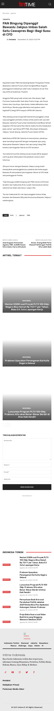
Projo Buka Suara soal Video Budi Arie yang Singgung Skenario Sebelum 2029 (33, 617)
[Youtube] (12, 672)
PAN (28, 215)
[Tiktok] (5, 672)
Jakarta (13, 13)
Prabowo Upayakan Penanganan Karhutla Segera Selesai (27, 361)
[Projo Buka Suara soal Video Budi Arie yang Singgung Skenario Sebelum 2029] (10, 618)
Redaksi (12, 39)
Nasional (26, 301)
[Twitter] (27, 672)
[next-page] (8, 425)
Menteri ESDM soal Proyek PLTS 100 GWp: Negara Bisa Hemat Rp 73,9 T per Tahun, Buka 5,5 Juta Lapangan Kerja (27, 307)
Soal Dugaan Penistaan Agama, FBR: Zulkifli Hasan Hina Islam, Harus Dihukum (14, 245)
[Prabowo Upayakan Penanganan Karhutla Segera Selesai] (27, 339)
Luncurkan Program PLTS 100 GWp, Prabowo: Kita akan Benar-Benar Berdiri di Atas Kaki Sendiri (27, 414)
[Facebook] (34, 672)
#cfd (11, 215)
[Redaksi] (5, 39)
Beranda (6, 13)
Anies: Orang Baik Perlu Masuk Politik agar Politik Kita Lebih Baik (40, 245)
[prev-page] (4, 425)
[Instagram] (20, 672)
